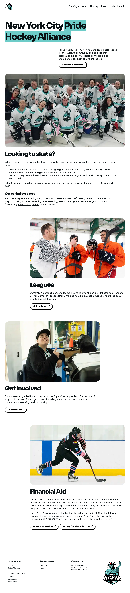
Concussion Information (16, 574)
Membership (118, 6)
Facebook (43, 565)
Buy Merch (12, 576)
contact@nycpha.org (79, 569)
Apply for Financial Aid (76, 526)
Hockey (94, 6)
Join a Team (40, 306)
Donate (10, 565)
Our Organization (78, 6)
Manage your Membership (13, 580)
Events (105, 6)
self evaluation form (28, 183)
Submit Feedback (14, 571)
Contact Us (15, 409)
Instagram (43, 568)
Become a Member (72, 64)
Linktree (42, 571)
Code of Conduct (14, 568)
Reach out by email (28, 204)
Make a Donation (43, 526)
